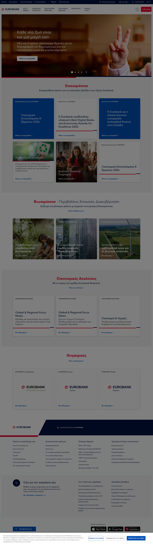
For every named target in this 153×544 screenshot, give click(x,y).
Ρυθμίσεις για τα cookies (96, 538)
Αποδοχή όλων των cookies (136, 538)
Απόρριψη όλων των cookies (115, 538)
